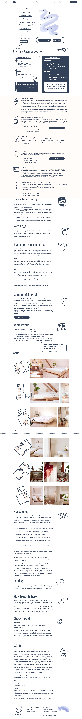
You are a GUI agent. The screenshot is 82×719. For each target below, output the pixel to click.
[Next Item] (66, 368)
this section (55, 187)
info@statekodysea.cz (46, 693)
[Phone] (80, 2)
